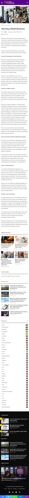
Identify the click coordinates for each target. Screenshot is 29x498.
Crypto (3, 373)
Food (3, 362)
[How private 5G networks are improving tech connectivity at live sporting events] (5, 287)
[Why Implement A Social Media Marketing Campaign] (5, 427)
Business (8, 25)
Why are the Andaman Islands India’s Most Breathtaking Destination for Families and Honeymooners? (18, 300)
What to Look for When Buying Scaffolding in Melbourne (20, 261)
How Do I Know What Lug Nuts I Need (18, 431)
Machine (4, 402)
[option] (14, 474)
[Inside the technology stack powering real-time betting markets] (5, 313)
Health (3, 333)
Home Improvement (6, 342)
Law (3, 367)
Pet (3, 371)
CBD (3, 384)
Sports (3, 347)
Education (4, 349)
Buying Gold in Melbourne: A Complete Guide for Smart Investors (7, 246)
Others (3, 344)
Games (3, 358)
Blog (3, 338)
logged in (9, 276)
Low (3, 398)
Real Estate (4, 382)
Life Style (4, 336)
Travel (3, 351)
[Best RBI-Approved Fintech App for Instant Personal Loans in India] (21, 239)
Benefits (4, 376)
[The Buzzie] (9, 2)
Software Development (7, 391)
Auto (3, 369)
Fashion (3, 340)
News (3, 325)
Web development (6, 407)
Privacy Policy (22, 488)
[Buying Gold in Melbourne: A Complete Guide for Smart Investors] (7, 239)
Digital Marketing (6, 356)
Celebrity (4, 360)
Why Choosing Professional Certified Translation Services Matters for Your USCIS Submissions (6, 262)
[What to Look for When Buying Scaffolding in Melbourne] (21, 254)
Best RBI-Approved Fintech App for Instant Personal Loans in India (21, 246)
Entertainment (5, 327)
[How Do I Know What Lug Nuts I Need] (5, 433)
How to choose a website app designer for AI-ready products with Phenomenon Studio (19, 307)
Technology (4, 331)
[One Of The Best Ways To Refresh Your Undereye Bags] (5, 421)
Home (3, 25)
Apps (3, 378)
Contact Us (15, 488)
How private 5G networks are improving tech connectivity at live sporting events (18, 287)
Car (3, 395)
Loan (3, 393)
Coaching (4, 400)
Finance (4, 389)
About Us (10, 488)
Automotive (4, 387)
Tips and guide (5, 364)
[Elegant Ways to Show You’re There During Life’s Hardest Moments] (5, 294)
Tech (3, 353)
